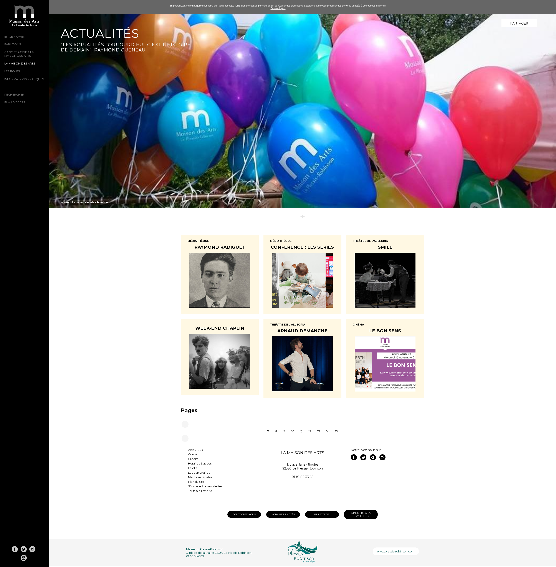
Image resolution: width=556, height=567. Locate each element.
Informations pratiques (24, 79)
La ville (192, 468)
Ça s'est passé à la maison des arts (19, 53)
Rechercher (14, 94)
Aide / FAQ (195, 449)
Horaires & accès (200, 463)
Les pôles (12, 71)
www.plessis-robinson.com (396, 551)
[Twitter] (363, 457)
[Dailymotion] (373, 457)
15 (336, 431)
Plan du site (196, 481)
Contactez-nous (244, 514)
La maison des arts (19, 63)
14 (327, 431)
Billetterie (321, 514)
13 (318, 431)
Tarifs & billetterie (200, 491)
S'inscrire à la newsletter (205, 486)
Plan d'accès (14, 102)
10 (292, 431)
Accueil (65, 202)
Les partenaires (199, 472)
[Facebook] (354, 457)
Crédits (193, 459)
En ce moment (15, 36)
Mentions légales (200, 477)
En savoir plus (278, 8)
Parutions (12, 44)
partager (519, 23)
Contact (194, 454)
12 (310, 431)
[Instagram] (382, 457)
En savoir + (219, 282)
